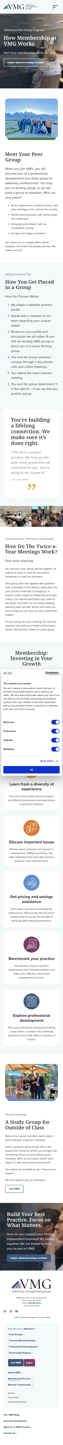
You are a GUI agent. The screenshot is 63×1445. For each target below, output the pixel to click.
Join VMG (14, 1188)
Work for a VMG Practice (17, 1427)
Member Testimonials (19, 1384)
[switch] (55, 731)
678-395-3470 (34, 1303)
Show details (47, 761)
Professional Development (23, 1346)
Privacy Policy (13, 1397)
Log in (29, 1362)
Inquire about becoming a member (26, 62)
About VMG (14, 1372)
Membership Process (19, 1378)
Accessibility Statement (17, 1401)
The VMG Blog (11, 1415)
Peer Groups (15, 1334)
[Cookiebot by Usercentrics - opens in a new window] (47, 673)
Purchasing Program (20, 1352)
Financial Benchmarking (22, 1340)
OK (31, 770)
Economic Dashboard (15, 1421)
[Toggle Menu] (55, 7)
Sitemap (11, 1393)
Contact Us (10, 1433)
